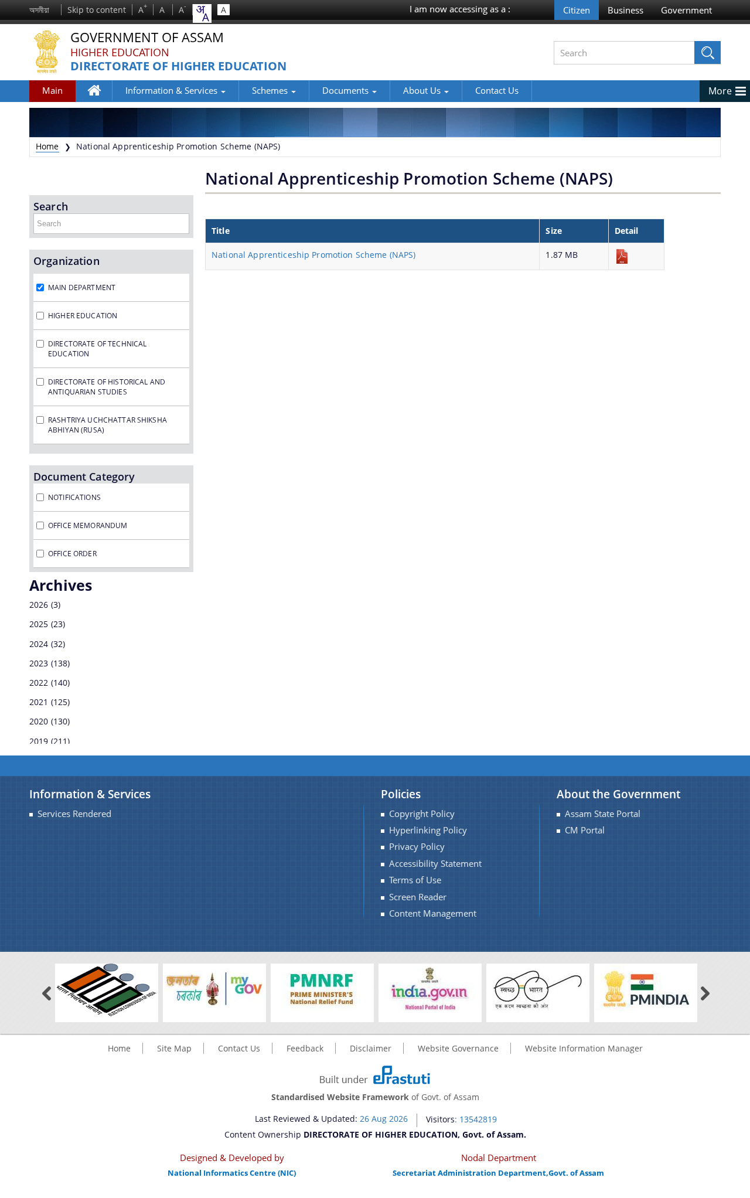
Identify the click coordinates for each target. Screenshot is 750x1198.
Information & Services (172, 90)
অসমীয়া (39, 9)
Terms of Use (415, 880)
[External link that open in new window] (106, 989)
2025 (39, 623)
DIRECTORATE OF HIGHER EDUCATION (178, 66)
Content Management (432, 913)
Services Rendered (74, 814)
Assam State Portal (602, 814)
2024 (39, 643)
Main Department (81, 287)
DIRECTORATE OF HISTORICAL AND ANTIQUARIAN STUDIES (106, 387)
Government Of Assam (147, 37)
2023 (39, 663)
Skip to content (96, 9)
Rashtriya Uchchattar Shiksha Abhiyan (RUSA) (107, 425)
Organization (66, 261)
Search (50, 206)
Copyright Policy (422, 814)
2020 (39, 721)
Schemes (271, 90)
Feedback (305, 1048)
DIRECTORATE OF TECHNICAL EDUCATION (97, 349)
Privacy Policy (417, 846)
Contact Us (497, 90)
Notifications (74, 497)
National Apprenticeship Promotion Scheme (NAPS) (314, 254)
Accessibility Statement (435, 863)
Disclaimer (370, 1048)
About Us (423, 90)
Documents (346, 90)
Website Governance (458, 1048)
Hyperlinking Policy (428, 830)
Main (52, 90)
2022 (39, 682)
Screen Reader (417, 897)
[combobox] (202, 13)
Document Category (84, 476)
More (720, 90)
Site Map (174, 1048)
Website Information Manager (584, 1048)
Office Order (72, 554)
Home (99, 99)
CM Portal (585, 830)
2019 (39, 741)
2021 (39, 701)
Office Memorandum (87, 525)
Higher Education (119, 52)
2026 (39, 604)
